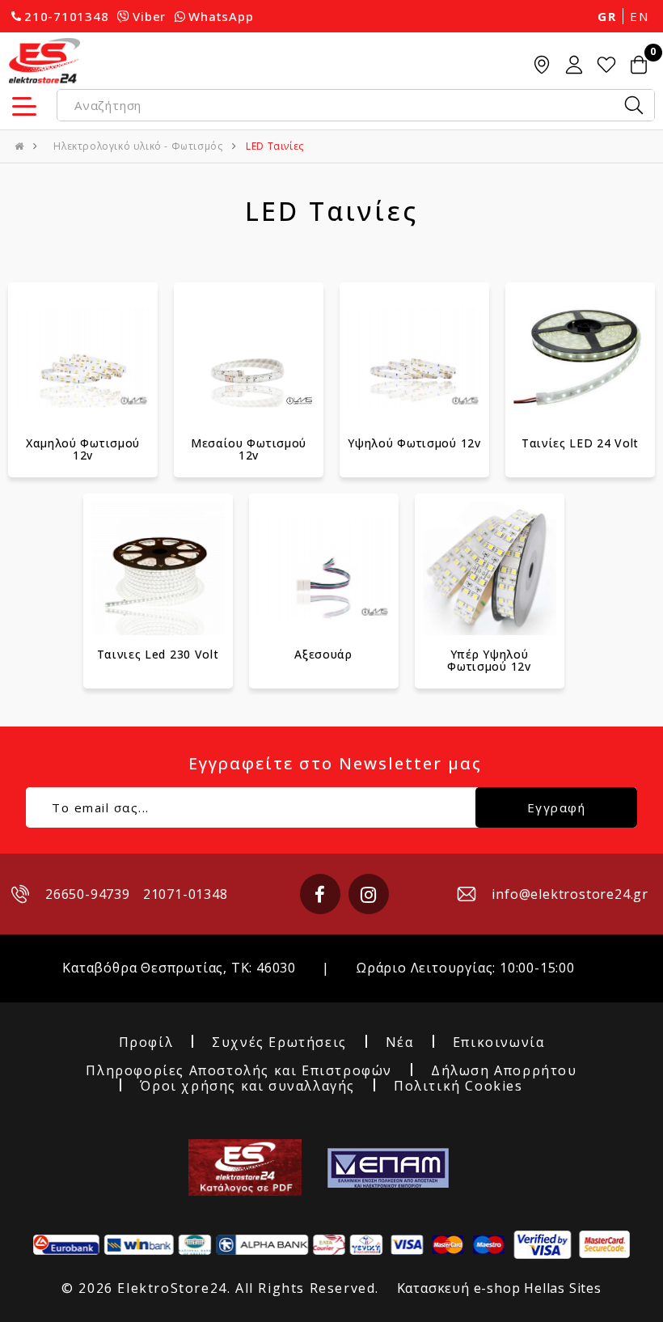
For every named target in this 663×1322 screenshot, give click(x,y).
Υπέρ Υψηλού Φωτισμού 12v (488, 660)
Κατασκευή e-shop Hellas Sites (499, 1288)
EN (639, 16)
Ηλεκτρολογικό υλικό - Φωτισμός (137, 146)
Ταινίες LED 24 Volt (580, 443)
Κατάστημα (542, 65)
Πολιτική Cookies (458, 1086)
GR (607, 16)
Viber (149, 16)
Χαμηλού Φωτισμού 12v (83, 449)
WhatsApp (220, 16)
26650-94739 (87, 894)
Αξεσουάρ (323, 654)
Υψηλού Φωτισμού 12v (414, 443)
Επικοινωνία (499, 1042)
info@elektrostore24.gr (570, 894)
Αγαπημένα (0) (606, 65)
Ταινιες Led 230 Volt (158, 654)
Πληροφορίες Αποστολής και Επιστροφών (239, 1070)
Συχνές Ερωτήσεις (279, 1042)
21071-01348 (185, 894)
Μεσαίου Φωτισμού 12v (248, 449)
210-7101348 (66, 16)
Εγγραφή (556, 807)
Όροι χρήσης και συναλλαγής (247, 1086)
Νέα (400, 1042)
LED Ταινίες (275, 146)
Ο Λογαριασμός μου (574, 65)
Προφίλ (146, 1042)
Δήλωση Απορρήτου (504, 1070)
